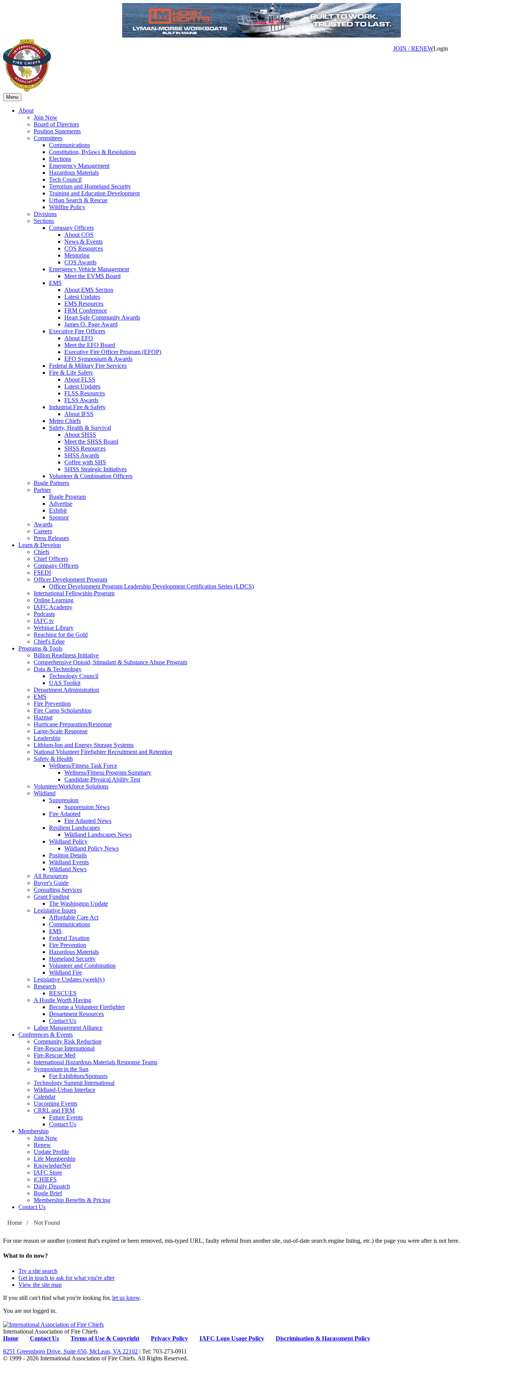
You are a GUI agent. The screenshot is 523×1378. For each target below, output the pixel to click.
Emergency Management (79, 165)
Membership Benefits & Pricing (72, 1200)
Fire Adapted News (87, 821)
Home (14, 1222)
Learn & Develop (39, 545)
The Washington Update (78, 903)
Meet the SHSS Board (91, 441)
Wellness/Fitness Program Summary (107, 772)
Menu (12, 97)
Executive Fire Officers (77, 331)
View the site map (40, 1284)
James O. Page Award (91, 324)
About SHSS (80, 434)
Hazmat (43, 717)
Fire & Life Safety (71, 372)
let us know (126, 1297)
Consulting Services (58, 889)
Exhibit (58, 510)
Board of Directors (56, 124)
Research (45, 986)
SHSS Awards (81, 455)
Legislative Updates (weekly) (69, 979)
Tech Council (65, 179)
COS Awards (80, 262)
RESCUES (63, 993)
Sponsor (59, 517)
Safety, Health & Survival (80, 427)
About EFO (78, 338)
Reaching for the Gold (61, 634)
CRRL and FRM (54, 1110)
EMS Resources (83, 303)
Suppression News (87, 807)
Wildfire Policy (67, 207)
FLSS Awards (81, 400)
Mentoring (77, 255)
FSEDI (42, 572)
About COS (78, 234)
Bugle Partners (51, 483)
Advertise (60, 503)
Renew (42, 1145)
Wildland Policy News (91, 848)
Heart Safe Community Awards (102, 317)
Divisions (45, 214)
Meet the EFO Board (89, 345)
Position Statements (57, 131)
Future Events (66, 1117)
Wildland (45, 793)
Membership (33, 1131)
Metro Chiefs (65, 421)
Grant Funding (51, 896)
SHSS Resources (85, 448)
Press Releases (51, 538)
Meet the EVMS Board (92, 276)
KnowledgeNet (52, 1165)
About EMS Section (88, 290)
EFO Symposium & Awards (98, 359)
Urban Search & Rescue (78, 200)
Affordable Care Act (73, 917)
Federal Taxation (69, 938)
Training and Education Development (94, 193)
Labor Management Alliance (68, 1027)
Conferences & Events (45, 1034)
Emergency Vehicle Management (89, 269)
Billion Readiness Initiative (66, 655)
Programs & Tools (40, 648)
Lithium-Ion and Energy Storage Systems (84, 745)
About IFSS (78, 414)
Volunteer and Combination (82, 965)
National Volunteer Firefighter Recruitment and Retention (103, 752)
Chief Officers (51, 558)
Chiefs (41, 552)
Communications (69, 145)
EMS (55, 283)
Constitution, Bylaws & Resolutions (92, 152)
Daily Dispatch (52, 1186)
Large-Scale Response (61, 731)
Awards (43, 524)
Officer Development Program (70, 579)
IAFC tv (44, 621)
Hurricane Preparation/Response (73, 724)
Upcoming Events (55, 1103)
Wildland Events (69, 862)
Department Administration (66, 690)
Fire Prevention (52, 703)
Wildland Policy (68, 841)
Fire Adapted (64, 814)
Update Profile (51, 1152)
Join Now (45, 117)
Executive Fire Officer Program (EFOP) (112, 352)
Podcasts (44, 614)
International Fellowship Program (74, 593)
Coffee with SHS (85, 462)
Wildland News (68, 869)
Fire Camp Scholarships (63, 710)
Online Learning (54, 600)
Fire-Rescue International (64, 1048)
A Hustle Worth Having (62, 1000)
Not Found (47, 1222)
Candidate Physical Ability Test (102, 779)
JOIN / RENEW (413, 48)
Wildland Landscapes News (98, 834)
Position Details (68, 855)
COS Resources (83, 248)
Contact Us (62, 1021)
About (26, 110)
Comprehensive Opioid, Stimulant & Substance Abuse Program (110, 662)
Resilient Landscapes (74, 827)
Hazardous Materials (74, 172)
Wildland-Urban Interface (64, 1089)
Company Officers (71, 227)
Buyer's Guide (51, 883)
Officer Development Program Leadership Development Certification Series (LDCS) (151, 586)
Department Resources (76, 1014)
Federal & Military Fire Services (88, 365)
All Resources (51, 876)
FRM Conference (85, 310)
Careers (43, 531)
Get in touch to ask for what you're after (66, 1278)
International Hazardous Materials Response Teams (95, 1062)
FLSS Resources (84, 393)
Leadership (47, 738)
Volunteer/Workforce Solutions (71, 786)
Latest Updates (82, 296)
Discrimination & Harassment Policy (323, 1338)
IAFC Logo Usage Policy (231, 1338)
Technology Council (73, 676)
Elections (60, 159)
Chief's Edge (49, 641)
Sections (44, 221)
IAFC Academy (53, 607)
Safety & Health (53, 758)
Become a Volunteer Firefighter (87, 1007)
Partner (42, 490)
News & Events (83, 241)
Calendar (45, 1096)
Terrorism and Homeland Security (90, 186)
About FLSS (79, 379)
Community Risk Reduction (67, 1041)
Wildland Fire (65, 972)
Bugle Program (67, 496)
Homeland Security (72, 958)
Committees (48, 138)
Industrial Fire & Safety (77, 407)
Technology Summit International (74, 1083)
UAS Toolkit (64, 683)
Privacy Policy (169, 1338)
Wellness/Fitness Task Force (83, 765)
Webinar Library (54, 627)
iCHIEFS (45, 1179)
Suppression (63, 800)
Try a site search (37, 1271)
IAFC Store (48, 1172)
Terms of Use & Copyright (104, 1338)
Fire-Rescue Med (54, 1055)
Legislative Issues (55, 910)
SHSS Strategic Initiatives (95, 469)
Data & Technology (58, 669)
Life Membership (54, 1158)
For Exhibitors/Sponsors (78, 1076)
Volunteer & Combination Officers (90, 476)
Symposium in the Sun (61, 1069)
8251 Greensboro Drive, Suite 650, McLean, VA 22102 (70, 1351)
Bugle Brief (48, 1193)
